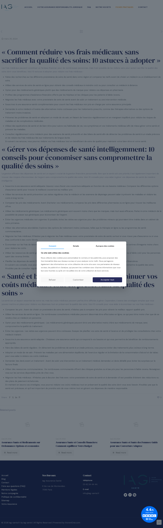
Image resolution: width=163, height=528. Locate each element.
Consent (52, 246)
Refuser (52, 279)
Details (76, 246)
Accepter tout (107, 279)
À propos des (105, 246)
